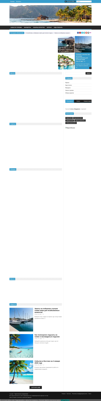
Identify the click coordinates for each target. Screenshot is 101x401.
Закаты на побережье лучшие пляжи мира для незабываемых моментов (47, 310)
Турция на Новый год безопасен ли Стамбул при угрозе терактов (51, 144)
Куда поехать (58, 27)
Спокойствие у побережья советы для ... (15, 297)
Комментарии (87, 101)
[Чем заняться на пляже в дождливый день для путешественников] (22, 89)
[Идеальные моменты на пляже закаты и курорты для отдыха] (29, 288)
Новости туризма (16, 27)
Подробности (65, 400)
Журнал (49, 27)
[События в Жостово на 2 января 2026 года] (21, 372)
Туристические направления (21, 393)
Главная (12, 1)
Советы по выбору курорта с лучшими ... (42, 297)
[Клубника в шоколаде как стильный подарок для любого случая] (22, 140)
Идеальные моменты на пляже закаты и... (29, 297)
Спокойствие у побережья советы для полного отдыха (39, 33)
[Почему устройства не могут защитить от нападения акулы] (17, 112)
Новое (78, 101)
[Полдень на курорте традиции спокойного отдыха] (39, 130)
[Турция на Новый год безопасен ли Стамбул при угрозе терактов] (39, 145)
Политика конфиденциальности (79, 393)
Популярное (69, 101)
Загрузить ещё (35, 387)
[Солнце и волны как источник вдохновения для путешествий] (66, 61)
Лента (89, 393)
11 (52, 138)
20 (43, 256)
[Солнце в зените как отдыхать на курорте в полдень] (21, 211)
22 (52, 131)
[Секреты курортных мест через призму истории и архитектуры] (21, 263)
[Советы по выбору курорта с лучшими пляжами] (42, 288)
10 (52, 147)
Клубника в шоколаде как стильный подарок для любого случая (21, 156)
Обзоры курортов (39, 27)
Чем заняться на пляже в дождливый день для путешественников (46, 79)
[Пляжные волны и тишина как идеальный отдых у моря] (39, 137)
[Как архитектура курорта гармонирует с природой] (56, 288)
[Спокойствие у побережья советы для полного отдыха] (66, 44)
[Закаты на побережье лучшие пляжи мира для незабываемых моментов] (21, 319)
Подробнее (40, 89)
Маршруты (27, 27)
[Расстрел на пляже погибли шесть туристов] (54, 112)
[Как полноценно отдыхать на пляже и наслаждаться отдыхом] (21, 346)
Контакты (18, 1)
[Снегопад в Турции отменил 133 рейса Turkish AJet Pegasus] (21, 237)
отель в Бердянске (75, 109)
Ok (61, 400)
